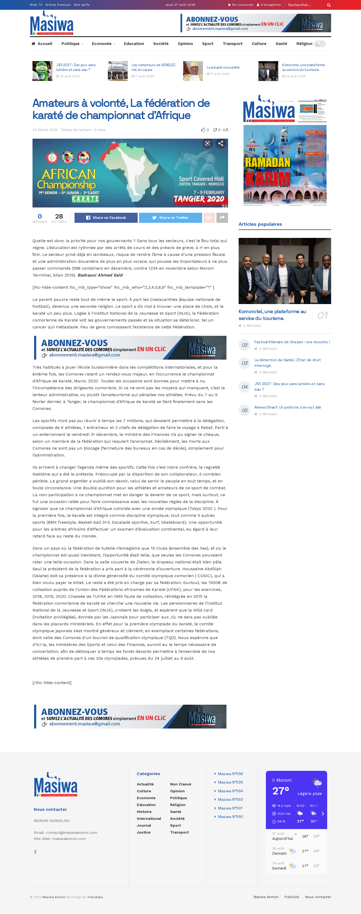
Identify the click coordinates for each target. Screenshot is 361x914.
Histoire (144, 811)
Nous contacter (318, 897)
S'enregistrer (270, 5)
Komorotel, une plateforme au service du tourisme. (228, 67)
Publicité (291, 897)
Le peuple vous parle (148, 67)
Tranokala (95, 897)
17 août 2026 (69, 76)
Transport (233, 43)
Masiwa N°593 (230, 799)
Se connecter (242, 5)
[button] (280, 814)
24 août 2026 (219, 76)
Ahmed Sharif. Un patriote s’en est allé (287, 407)
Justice (144, 832)
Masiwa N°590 (230, 816)
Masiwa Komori (266, 897)
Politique (71, 43)
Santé (281, 43)
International (149, 818)
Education (134, 43)
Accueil (45, 43)
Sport (208, 43)
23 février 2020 (45, 130)
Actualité (145, 784)
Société (161, 43)
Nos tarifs (82, 5)
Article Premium (58, 5)
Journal (144, 825)
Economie (102, 43)
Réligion (304, 43)
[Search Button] (328, 5)
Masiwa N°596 (230, 773)
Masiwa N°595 (230, 782)
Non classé (180, 784)
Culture (259, 43)
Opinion (185, 43)
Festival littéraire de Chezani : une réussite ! (301, 67)
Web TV (36, 5)
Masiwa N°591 (230, 808)
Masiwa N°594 (230, 791)
